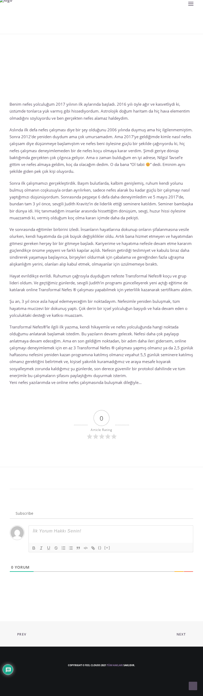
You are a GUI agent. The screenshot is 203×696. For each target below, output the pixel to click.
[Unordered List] (71, 548)
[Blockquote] (78, 548)
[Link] (93, 548)
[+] (107, 548)
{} (100, 548)
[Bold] (34, 548)
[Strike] (56, 548)
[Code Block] (85, 548)
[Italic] (41, 548)
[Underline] (48, 548)
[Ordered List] (63, 548)
